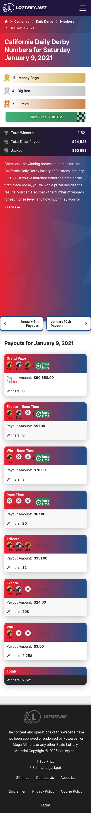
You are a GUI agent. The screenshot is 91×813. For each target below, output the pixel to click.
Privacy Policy (43, 791)
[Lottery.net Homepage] (6, 21)
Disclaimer (17, 791)
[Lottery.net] (25, 11)
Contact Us (45, 777)
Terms (46, 805)
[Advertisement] (45, 260)
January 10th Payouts (61, 323)
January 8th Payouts (29, 323)
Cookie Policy (71, 791)
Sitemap (22, 777)
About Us (68, 777)
